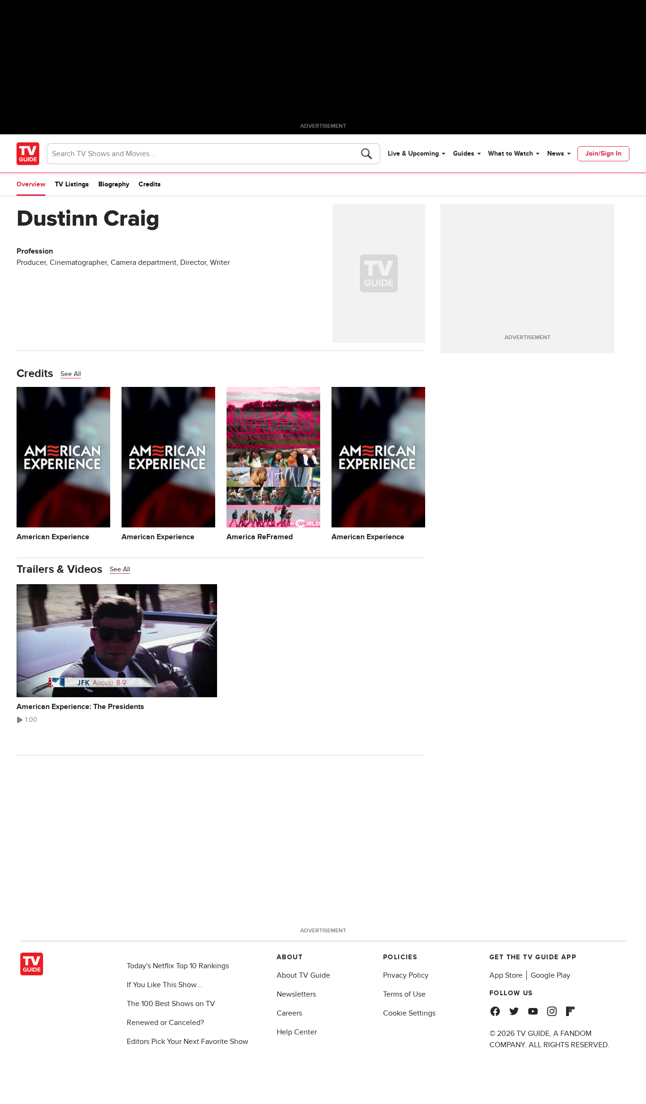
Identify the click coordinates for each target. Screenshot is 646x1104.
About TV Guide (303, 975)
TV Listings (72, 184)
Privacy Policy (405, 975)
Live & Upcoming (413, 153)
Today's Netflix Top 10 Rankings (178, 966)
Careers (289, 1013)
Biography (113, 184)
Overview (31, 184)
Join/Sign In (603, 153)
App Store (506, 975)
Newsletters (296, 994)
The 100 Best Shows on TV (171, 1003)
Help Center (297, 1032)
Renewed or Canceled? (165, 1022)
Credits (150, 184)
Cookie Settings (409, 1013)
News (555, 153)
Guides (463, 153)
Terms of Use (404, 994)
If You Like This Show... (164, 985)
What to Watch (510, 153)
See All (71, 374)
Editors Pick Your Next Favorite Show (187, 1041)
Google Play (550, 975)
